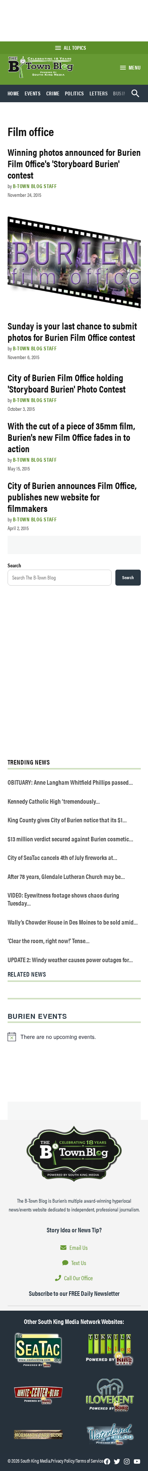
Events (33, 93)
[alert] (74, 1036)
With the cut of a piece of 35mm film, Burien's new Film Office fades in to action (71, 437)
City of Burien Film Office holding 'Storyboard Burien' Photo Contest (67, 383)
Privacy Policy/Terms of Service (77, 1460)
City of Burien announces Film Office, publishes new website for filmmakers (72, 496)
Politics (74, 93)
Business (123, 93)
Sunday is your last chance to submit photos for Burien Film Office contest (72, 331)
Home (14, 93)
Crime (53, 93)
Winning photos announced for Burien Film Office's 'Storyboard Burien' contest (74, 163)
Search (14, 565)
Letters (99, 93)
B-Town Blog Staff (35, 186)
